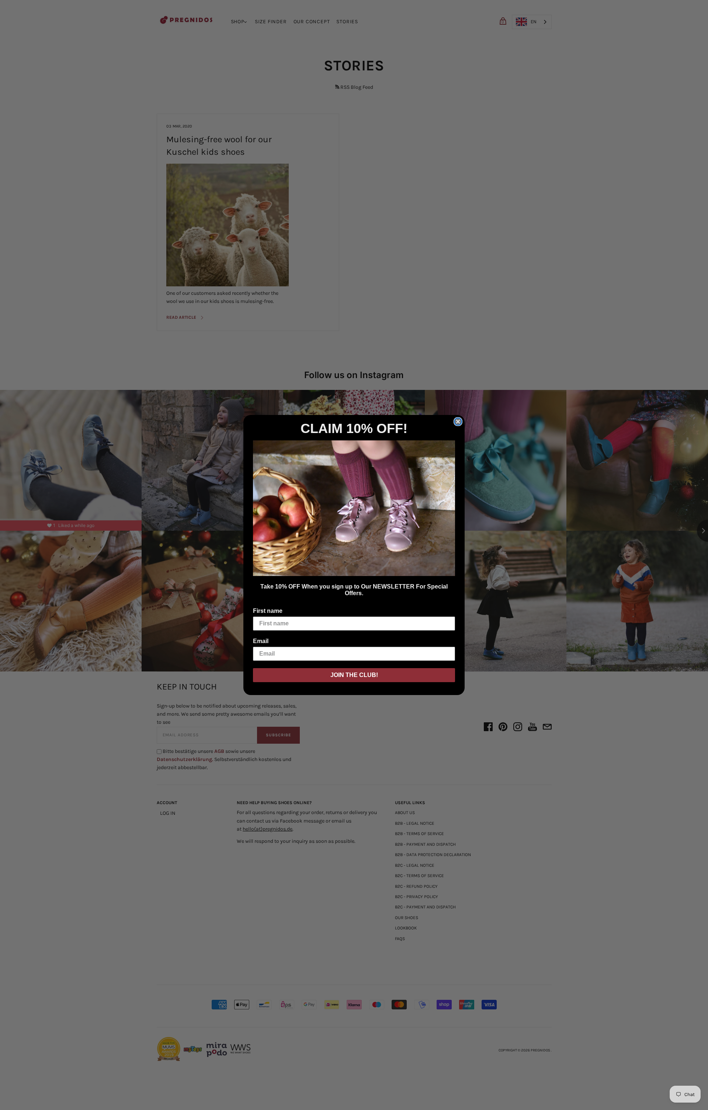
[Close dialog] (458, 421)
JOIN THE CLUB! (354, 675)
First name (267, 611)
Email (260, 641)
